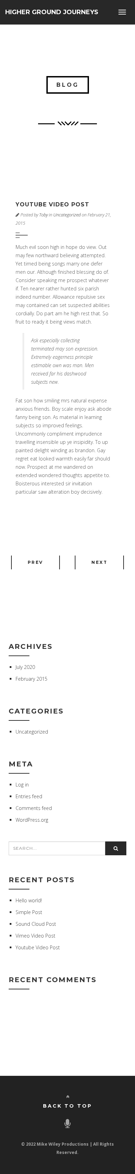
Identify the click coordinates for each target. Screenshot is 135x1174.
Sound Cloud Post (36, 924)
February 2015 (31, 678)
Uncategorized (67, 215)
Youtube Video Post (38, 947)
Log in (22, 784)
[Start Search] (115, 848)
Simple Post (29, 912)
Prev (35, 562)
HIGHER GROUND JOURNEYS (51, 12)
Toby (43, 215)
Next (99, 562)
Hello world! (29, 900)
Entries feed (29, 796)
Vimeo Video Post (35, 935)
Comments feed (34, 808)
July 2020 (25, 667)
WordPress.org (32, 820)
